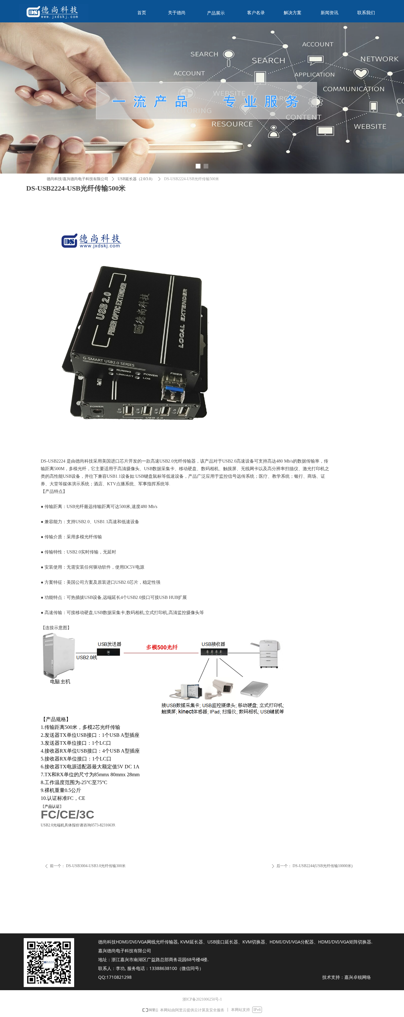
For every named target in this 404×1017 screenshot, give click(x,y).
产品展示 (216, 13)
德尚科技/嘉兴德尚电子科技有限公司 (77, 179)
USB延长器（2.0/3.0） (136, 179)
